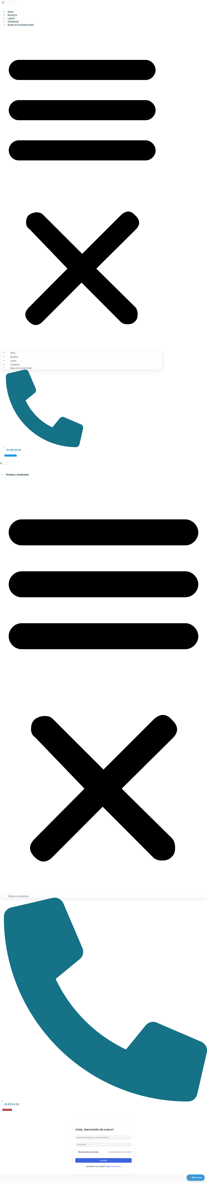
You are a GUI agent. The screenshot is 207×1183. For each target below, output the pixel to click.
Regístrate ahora (113, 1166)
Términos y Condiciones (17, 474)
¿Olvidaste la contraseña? (120, 1152)
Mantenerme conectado (88, 1152)
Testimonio (13, 21)
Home (11, 12)
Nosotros (12, 15)
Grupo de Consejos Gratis (21, 25)
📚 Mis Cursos (195, 1178)
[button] (82, 188)
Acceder (103, 1160)
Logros (11, 18)
